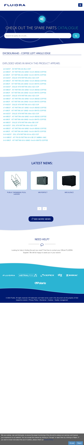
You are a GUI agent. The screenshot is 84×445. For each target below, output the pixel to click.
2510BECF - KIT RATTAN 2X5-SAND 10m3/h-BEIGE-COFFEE (24, 81)
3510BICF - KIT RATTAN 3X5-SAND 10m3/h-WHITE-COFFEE (24, 93)
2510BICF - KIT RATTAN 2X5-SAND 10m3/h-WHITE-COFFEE (24, 84)
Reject (79, 443)
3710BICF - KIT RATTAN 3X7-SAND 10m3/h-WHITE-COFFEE (24, 110)
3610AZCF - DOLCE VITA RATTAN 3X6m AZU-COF (21, 96)
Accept (72, 443)
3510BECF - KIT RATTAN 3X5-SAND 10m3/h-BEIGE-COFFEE (24, 90)
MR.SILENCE (69, 192)
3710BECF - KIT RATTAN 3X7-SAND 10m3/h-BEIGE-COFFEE (24, 107)
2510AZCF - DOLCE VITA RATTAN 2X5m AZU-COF (21, 78)
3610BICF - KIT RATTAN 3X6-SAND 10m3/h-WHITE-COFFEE (24, 101)
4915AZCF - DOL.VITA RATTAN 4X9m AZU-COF (20, 125)
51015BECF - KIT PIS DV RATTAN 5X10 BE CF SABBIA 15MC (24, 137)
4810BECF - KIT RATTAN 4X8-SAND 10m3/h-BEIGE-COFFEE (24, 116)
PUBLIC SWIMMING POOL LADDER (16, 193)
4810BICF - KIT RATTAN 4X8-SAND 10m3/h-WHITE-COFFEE (24, 119)
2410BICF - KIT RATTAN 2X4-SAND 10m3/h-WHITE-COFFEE (24, 75)
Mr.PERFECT (42, 192)
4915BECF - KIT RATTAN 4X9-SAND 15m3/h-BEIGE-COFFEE (24, 128)
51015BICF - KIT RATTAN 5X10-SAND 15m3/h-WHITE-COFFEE (25, 140)
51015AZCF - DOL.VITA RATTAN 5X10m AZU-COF (21, 134)
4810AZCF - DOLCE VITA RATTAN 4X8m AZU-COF (21, 113)
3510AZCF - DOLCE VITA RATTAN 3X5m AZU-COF (21, 87)
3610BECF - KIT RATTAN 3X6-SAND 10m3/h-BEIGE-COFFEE (24, 99)
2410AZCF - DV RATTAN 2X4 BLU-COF (17, 69)
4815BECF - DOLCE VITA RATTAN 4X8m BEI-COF (20, 122)
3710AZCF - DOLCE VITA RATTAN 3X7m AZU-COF (21, 104)
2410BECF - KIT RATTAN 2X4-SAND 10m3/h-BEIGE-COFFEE (24, 72)
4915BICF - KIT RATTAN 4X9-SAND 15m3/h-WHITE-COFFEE (24, 131)
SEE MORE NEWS (42, 219)
